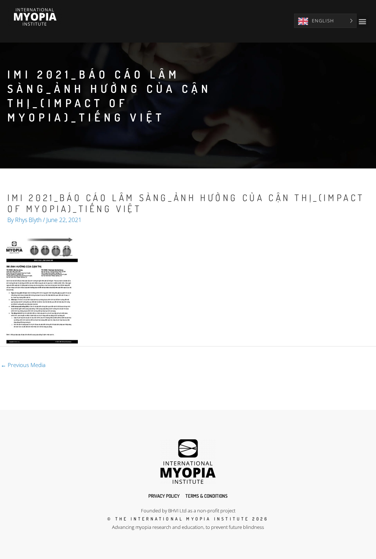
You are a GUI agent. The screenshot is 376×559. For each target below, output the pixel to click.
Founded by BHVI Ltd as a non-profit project (188, 510)
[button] (363, 21)
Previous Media (23, 365)
